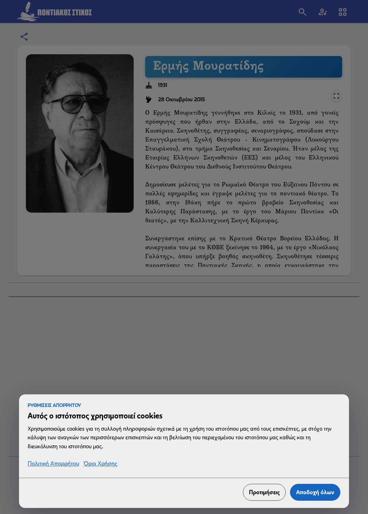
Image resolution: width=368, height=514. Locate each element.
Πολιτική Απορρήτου (53, 464)
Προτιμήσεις (264, 492)
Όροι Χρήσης (100, 464)
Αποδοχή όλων (315, 492)
